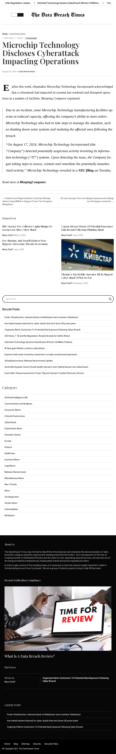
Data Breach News (18, 34)
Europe (8, 441)
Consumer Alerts (13, 410)
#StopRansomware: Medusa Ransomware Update (29, 361)
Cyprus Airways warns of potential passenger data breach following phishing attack (87, 228)
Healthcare (10, 453)
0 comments (31, 38)
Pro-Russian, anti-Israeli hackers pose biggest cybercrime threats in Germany (25, 242)
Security (37, 744)
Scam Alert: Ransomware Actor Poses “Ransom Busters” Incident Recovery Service (44, 373)
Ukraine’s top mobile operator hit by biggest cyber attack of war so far (87, 276)
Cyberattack (10, 422)
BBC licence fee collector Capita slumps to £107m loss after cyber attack (27, 228)
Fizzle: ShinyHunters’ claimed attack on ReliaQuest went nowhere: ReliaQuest (41, 317)
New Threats (11, 484)
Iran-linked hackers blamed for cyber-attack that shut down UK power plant (40, 323)
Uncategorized (12, 497)
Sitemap (25, 744)
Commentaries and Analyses (18, 404)
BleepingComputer (33, 182)
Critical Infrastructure (15, 416)
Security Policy (51, 744)
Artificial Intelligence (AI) (16, 397)
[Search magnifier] (110, 299)
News (7, 490)
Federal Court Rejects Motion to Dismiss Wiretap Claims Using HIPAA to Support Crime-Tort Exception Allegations (27, 201)
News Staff (7, 235)
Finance (8, 447)
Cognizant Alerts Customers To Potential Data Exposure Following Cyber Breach (43, 329)
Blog (16, 744)
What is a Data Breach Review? (30, 656)
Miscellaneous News (14, 478)
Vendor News (11, 503)
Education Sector (13, 435)
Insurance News (12, 459)
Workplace (9, 515)
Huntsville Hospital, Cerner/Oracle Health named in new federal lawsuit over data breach (46, 367)
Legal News (10, 466)
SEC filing (86, 170)
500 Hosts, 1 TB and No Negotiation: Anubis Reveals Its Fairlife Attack (37, 336)
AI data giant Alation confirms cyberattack (25, 348)
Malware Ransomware (15, 472)
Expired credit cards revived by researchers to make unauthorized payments (41, 354)
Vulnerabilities (11, 509)
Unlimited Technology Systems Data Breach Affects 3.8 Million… (58, 3)
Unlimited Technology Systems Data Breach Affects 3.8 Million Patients (38, 342)
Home (5, 34)
